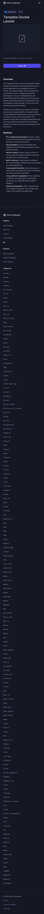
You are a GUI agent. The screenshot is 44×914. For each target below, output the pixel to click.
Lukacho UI (7, 568)
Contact (5, 234)
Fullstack (7, 486)
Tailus (5, 789)
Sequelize (7, 875)
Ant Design (7, 290)
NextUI (5, 629)
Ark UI (5, 294)
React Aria (7, 707)
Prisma (5, 682)
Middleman (7, 596)
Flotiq (5, 466)
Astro (5, 298)
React (5, 703)
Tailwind (6, 793)
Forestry (6, 474)
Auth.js (6, 306)
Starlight (7, 756)
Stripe (5, 768)
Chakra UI (7, 355)
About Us (6, 230)
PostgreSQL (7, 854)
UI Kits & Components (11, 813)
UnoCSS (5, 818)
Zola (5, 846)
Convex (5, 375)
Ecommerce (7, 433)
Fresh (5, 482)
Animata (6, 285)
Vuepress (6, 834)
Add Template (8, 225)
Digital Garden (9, 404)
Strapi (5, 764)
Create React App (9, 384)
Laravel (6, 551)
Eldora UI (7, 437)
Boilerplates (8, 326)
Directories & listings (12, 408)
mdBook (5, 584)
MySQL (5, 858)
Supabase (6, 777)
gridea (5, 506)
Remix (5, 719)
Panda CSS (7, 658)
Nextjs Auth (7, 617)
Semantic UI (7, 740)
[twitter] (22, 242)
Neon (5, 867)
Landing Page (8, 547)
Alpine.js (7, 273)
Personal (6, 670)
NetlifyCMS (7, 613)
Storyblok (7, 760)
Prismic (6, 687)
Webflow (6, 842)
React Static (8, 715)
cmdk (5, 367)
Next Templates (8, 253)
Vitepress (7, 826)
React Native (8, 711)
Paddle (5, 642)
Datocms (6, 400)
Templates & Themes (10, 801)
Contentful (7, 371)
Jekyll (5, 539)
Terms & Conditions (9, 904)
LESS (5, 560)
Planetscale (7, 674)
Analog (5, 277)
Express (6, 449)
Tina (5, 805)
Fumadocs (6, 490)
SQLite (5, 863)
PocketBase (7, 883)
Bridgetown (7, 335)
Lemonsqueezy (8, 556)
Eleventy (6, 441)
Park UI (6, 662)
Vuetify (6, 838)
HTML (5, 531)
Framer (5, 478)
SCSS (5, 736)
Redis (5, 850)
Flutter (6, 470)
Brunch (5, 339)
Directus (6, 412)
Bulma (5, 343)
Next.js (6, 621)
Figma (5, 453)
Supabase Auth (8, 781)
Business (6, 347)
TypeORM (6, 871)
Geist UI (6, 498)
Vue (4, 830)
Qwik (5, 691)
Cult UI (6, 388)
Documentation (8, 425)
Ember (5, 445)
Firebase (6, 457)
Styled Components (10, 773)
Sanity (5, 732)
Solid (5, 752)
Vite (5, 822)
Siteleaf (6, 748)
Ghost (5, 502)
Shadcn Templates (9, 258)
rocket (5, 723)
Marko (5, 576)
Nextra (5, 625)
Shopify (6, 744)
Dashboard (7, 396)
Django (5, 416)
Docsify (6, 420)
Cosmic (5, 380)
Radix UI (6, 695)
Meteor (5, 592)
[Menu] (39, 3)
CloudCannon (7, 363)
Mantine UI (7, 572)
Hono (5, 527)
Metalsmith (7, 588)
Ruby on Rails (8, 699)
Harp (5, 515)
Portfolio (7, 678)
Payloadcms (7, 666)
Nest (5, 609)
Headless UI (7, 519)
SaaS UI (6, 727)
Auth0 (5, 302)
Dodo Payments (8, 650)
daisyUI (6, 392)
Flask (5, 461)
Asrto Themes (8, 262)
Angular (6, 281)
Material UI (7, 580)
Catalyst (6, 351)
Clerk (5, 359)
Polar (5, 646)
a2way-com (11, 12)
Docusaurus (7, 429)
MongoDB (6, 605)
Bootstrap (7, 330)
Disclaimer (6, 908)
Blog (5, 322)
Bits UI (6, 314)
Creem (5, 654)
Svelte (5, 785)
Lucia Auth (7, 564)
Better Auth (7, 310)
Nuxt (5, 637)
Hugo (5, 535)
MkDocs (5, 601)
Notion (5, 633)
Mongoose (6, 879)
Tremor (5, 809)
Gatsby (5, 494)
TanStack (6, 797)
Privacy (5, 900)
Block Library (8, 318)
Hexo (5, 523)
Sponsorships (7, 238)
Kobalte (6, 543)
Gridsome (6, 511)
